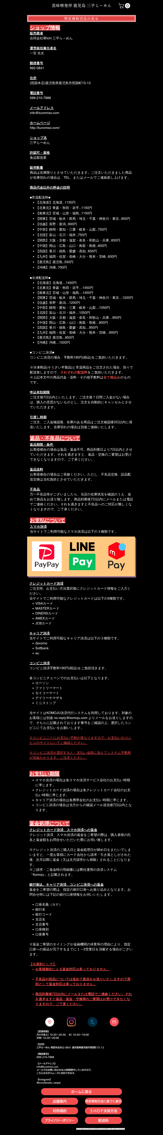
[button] (125, 5)
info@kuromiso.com (47, 1067)
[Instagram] (71, 1021)
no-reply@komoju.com (70, 718)
